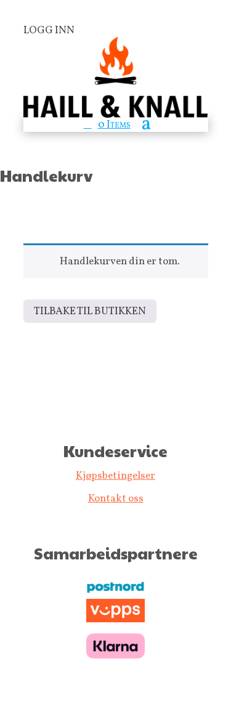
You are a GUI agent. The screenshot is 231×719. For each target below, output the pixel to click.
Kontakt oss (116, 499)
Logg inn (49, 31)
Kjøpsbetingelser (115, 476)
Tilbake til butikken (90, 311)
